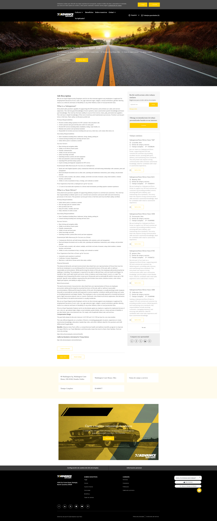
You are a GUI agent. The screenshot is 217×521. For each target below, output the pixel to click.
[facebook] (59, 506)
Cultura (86, 483)
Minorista (125, 479)
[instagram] (76, 506)
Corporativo (126, 483)
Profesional (126, 487)
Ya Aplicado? (80, 18)
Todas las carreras (89, 497)
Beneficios (89, 12)
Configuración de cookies (115, 5)
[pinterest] (88, 506)
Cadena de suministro (128, 490)
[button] (82, 60)
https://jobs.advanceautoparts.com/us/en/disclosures (69, 340)
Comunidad (87, 490)
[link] (133, 109)
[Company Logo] (65, 15)
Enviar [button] (153, 104)
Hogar (85, 479)
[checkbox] (66, 60)
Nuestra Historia (88, 487)
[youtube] (82, 506)
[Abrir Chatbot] (199, 490)
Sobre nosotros (101, 12)
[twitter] (70, 506)
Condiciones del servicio (152, 516)
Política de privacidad (138, 516)
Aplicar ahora (139, 170)
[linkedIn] (65, 506)
